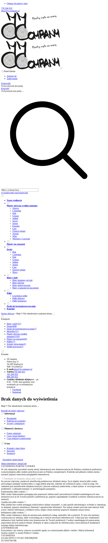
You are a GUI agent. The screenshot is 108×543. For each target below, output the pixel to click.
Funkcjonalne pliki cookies (13, 491)
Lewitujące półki (19, 296)
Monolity (13, 331)
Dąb (14, 213)
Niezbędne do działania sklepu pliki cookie (23, 478)
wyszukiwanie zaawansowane (14, 192)
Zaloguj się (12, 76)
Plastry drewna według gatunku (17, 335)
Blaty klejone (18, 283)
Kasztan (16, 226)
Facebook (16, 389)
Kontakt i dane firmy (16, 448)
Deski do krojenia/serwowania (21, 329)
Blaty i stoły (14, 324)
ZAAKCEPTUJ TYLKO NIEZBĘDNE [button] (19, 538)
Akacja (15, 208)
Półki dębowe (18, 298)
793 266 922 (12, 374)
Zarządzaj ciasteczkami (13, 459)
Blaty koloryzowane (21, 285)
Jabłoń (15, 218)
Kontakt (4, 354)
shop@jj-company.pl (10, 11)
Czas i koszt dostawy (16, 436)
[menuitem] (51, 200)
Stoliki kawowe (15, 346)
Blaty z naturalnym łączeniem (25, 288)
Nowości (11, 451)
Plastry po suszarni (17, 339)
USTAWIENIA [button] (8, 535)
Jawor (15, 221)
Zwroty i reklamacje (16, 423)
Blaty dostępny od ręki (22, 280)
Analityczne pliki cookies (12, 502)
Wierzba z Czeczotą (21, 239)
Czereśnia (16, 211)
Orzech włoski (18, 231)
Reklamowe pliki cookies (12, 512)
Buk (14, 252)
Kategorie (5, 319)
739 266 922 (6, 8)
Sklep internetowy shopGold (14, 463)
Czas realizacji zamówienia (19, 438)
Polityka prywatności (16, 421)
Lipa (14, 228)
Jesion (15, 223)
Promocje (11, 453)
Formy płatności (14, 433)
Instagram (16, 392)
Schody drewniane (16, 344)
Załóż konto (12, 78)
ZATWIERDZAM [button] (9, 528)
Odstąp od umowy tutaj (17, 3)
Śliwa (14, 272)
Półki (11, 341)
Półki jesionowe (19, 301)
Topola (15, 233)
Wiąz (14, 236)
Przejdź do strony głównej (12, 411)
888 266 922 (12, 377)
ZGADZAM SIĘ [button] (9, 540)
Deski (12, 326)
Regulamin (11, 418)
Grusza (15, 216)
